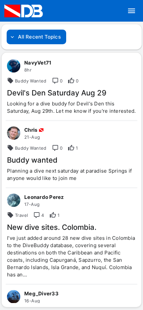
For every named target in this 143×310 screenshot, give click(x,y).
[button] (131, 11)
